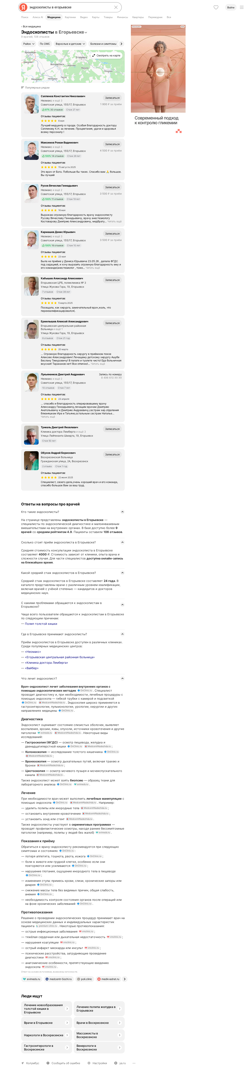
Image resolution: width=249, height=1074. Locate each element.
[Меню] (241, 7)
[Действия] (124, 27)
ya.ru (122, 1063)
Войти (230, 7)
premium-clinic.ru (48, 926)
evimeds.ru (46, 732)
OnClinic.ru (86, 690)
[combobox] (69, 7)
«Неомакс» (33, 651)
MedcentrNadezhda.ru (53, 702)
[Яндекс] (23, 7)
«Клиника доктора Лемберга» (46, 662)
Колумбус (32, 1063)
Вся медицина (32, 26)
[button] (36, 87)
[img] (49, 120)
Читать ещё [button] (114, 221)
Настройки (100, 1063)
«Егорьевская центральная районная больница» (60, 657)
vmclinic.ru (87, 931)
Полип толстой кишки (41, 624)
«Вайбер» (32, 668)
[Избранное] (216, 7)
